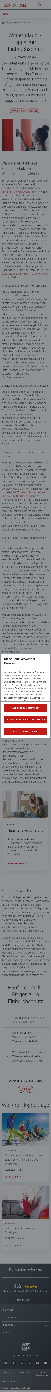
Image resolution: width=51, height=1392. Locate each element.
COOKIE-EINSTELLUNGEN (25, 731)
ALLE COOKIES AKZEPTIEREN (25, 708)
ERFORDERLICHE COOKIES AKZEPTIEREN (25, 720)
